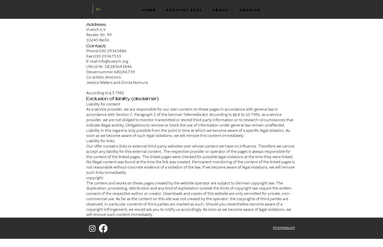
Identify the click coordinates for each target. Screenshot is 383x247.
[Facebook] (103, 228)
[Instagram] (92, 228)
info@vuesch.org (113, 61)
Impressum (284, 228)
